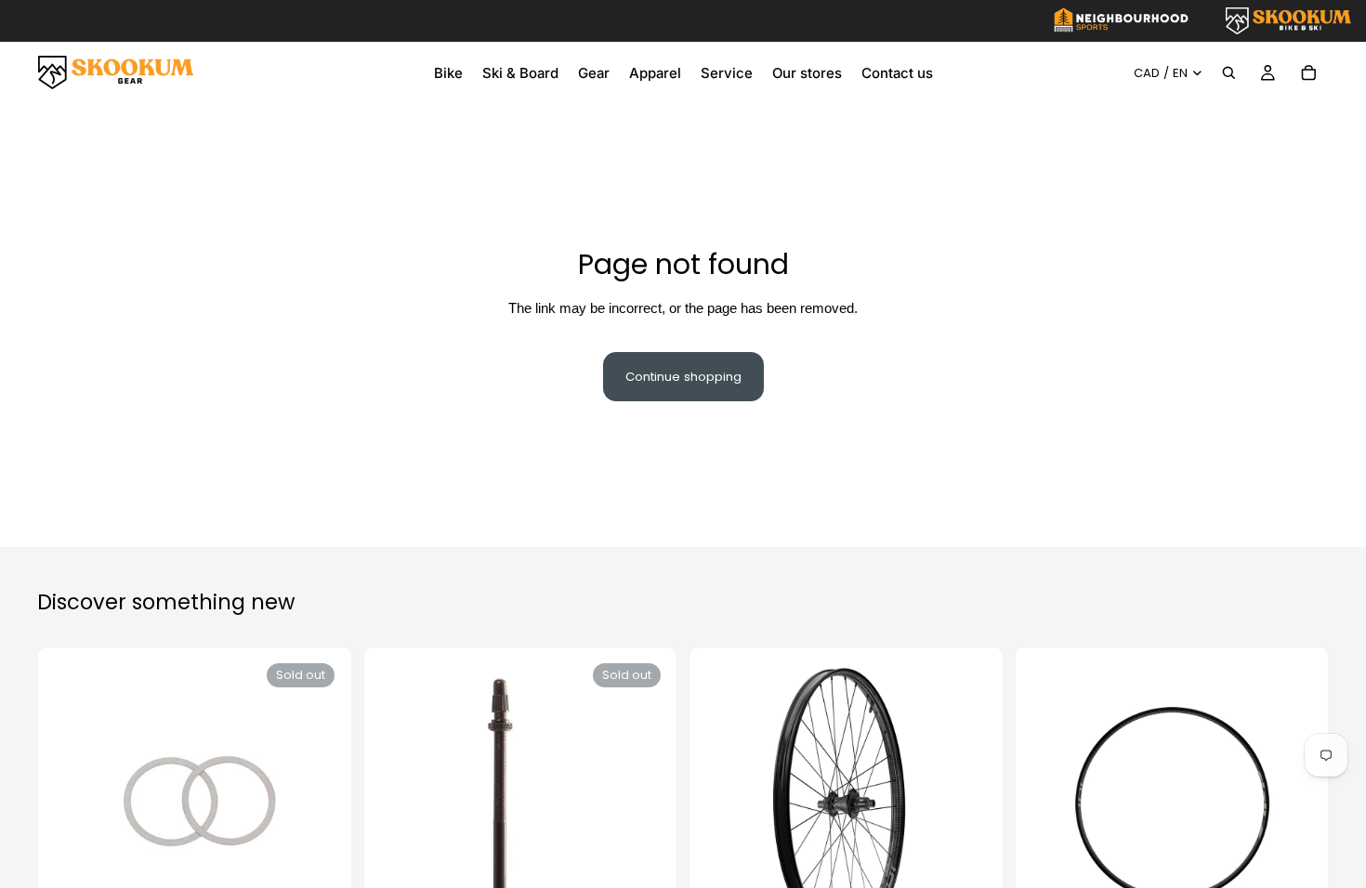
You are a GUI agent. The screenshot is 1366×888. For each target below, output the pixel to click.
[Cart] (1308, 72)
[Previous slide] (725, 803)
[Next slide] (966, 803)
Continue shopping (683, 376)
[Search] (1228, 72)
